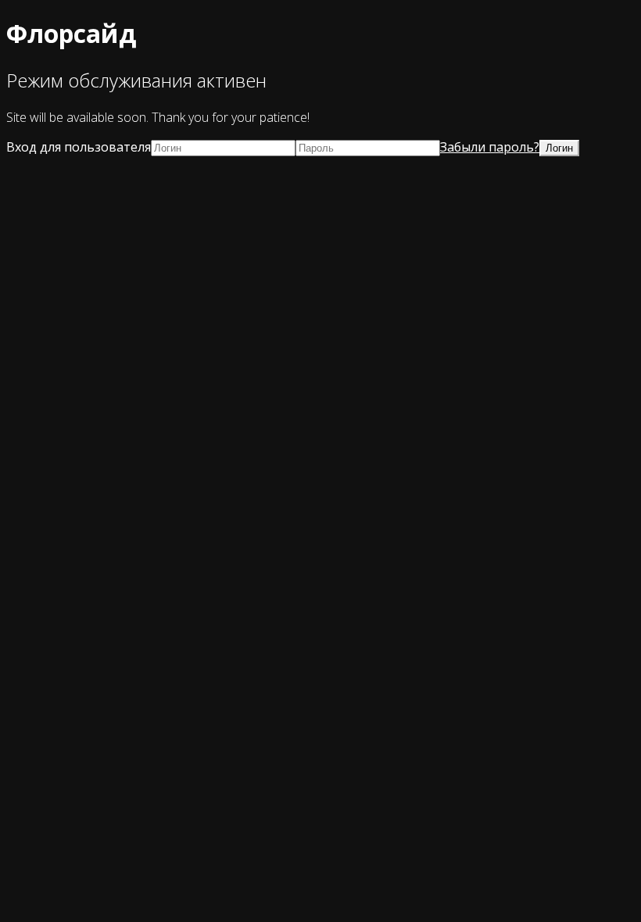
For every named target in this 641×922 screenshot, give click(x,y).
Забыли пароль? (489, 146)
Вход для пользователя (78, 146)
